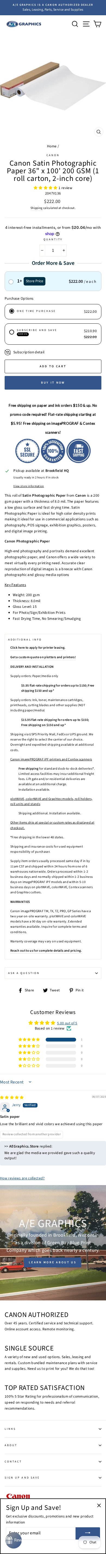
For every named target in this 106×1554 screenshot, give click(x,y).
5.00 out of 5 (67, 1023)
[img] (12, 1097)
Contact (13, 1462)
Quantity (52, 239)
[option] (53, 8)
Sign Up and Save (22, 1478)
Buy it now (53, 383)
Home (52, 146)
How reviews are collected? (22, 1178)
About (11, 1445)
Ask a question (24, 973)
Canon (53, 155)
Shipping (36, 208)
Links (10, 1429)
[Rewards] (13, 1540)
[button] (46, 187)
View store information (28, 486)
